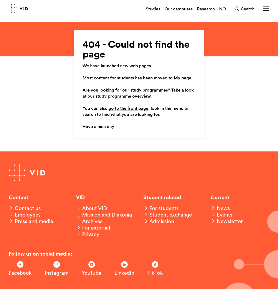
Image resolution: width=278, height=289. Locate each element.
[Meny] (266, 8)
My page (182, 78)
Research (206, 8)
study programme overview (123, 96)
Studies (153, 8)
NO (222, 8)
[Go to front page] (18, 8)
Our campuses (179, 8)
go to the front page (128, 108)
